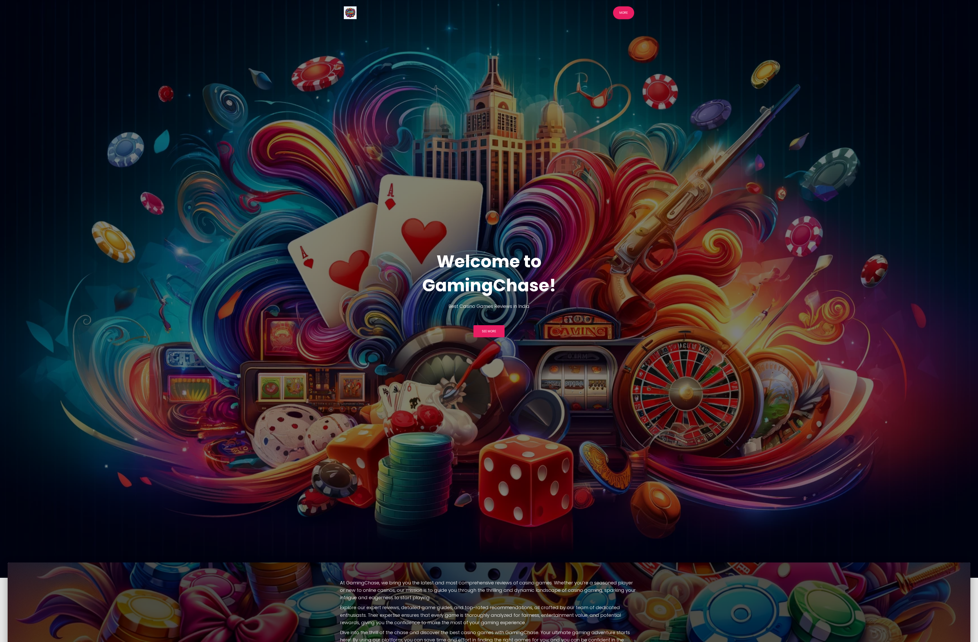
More (623, 12)
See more (489, 331)
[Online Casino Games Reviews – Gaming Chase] (350, 12)
